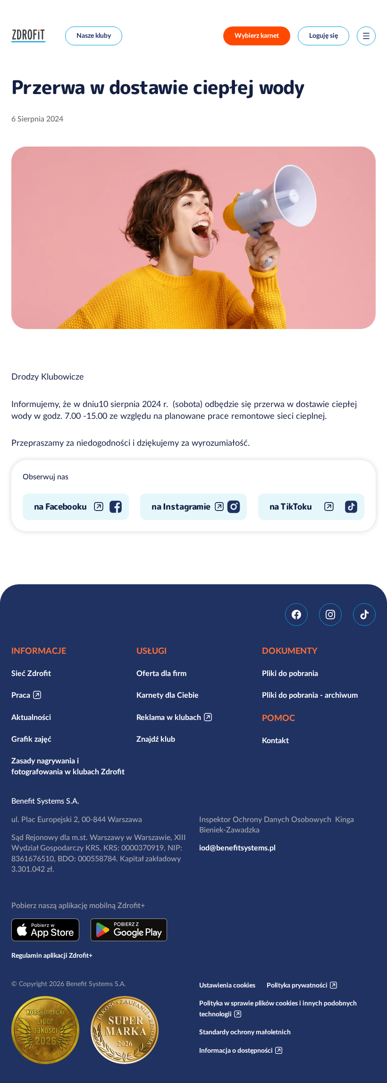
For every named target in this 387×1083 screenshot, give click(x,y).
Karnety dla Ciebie (167, 695)
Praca (20, 695)
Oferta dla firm (161, 673)
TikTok (364, 614)
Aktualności (31, 717)
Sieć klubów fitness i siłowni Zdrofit (30, 35)
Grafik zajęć (31, 739)
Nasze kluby (93, 35)
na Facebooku (60, 506)
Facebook (296, 614)
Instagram (330, 614)
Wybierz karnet (257, 35)
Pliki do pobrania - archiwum (310, 695)
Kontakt (275, 740)
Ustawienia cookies (227, 985)
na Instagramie (180, 506)
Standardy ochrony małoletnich (245, 1032)
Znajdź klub (155, 739)
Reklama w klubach (168, 717)
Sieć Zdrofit (31, 673)
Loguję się (323, 35)
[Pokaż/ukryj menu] (366, 35)
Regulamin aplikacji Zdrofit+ (52, 955)
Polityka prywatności (297, 985)
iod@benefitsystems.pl (237, 847)
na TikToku (290, 506)
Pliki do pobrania (290, 673)
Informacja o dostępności (236, 1050)
